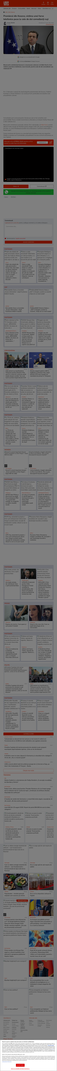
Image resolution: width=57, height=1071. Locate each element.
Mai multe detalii (51, 1045)
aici (52, 1049)
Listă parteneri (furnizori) (6, 1061)
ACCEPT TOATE (20, 1065)
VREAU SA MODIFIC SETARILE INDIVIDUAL (20, 1069)
